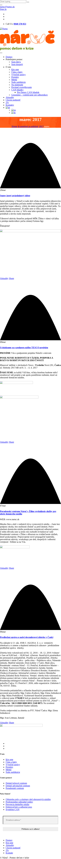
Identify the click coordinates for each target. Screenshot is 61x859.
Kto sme (15, 69)
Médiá (14, 79)
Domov (9, 57)
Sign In (3, 9)
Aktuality (10, 97)
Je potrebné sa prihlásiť (28, 126)
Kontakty (10, 105)
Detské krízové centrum (16, 783)
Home (14, 126)
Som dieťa (16, 62)
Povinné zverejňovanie (21, 87)
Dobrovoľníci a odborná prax (19, 807)
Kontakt (9, 853)
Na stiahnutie (17, 85)
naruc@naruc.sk (7, 6)
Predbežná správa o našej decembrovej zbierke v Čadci (26, 637)
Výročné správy (18, 74)
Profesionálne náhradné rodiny (19, 802)
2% (7, 102)
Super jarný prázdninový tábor (15, 195)
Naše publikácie (18, 82)
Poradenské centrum (15, 788)
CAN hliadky (17, 90)
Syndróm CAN (12, 809)
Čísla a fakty (17, 72)
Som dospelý (17, 64)
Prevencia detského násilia (17, 804)
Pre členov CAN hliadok (28, 92)
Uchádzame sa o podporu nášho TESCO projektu (24, 347)
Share (11, 278)
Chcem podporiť (13, 100)
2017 (41, 126)
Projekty (15, 77)
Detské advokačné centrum (18, 785)
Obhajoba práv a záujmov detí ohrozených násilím (28, 799)
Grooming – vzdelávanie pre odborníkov (29, 95)
